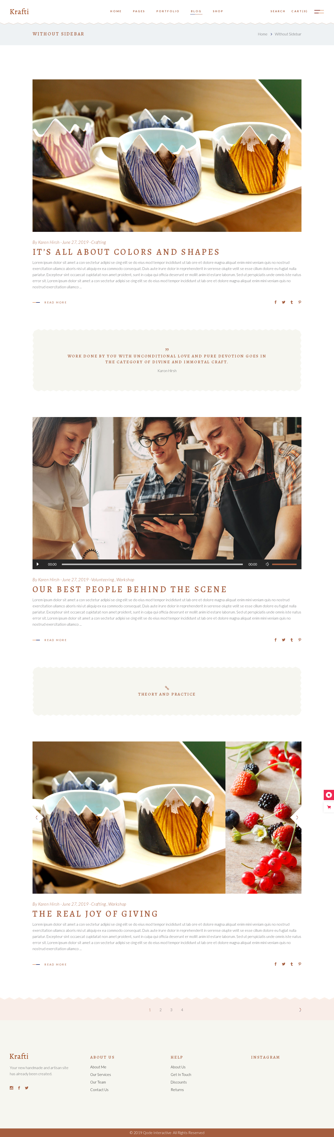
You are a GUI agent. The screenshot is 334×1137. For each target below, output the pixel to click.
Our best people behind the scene (130, 589)
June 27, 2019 (75, 242)
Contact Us (99, 1089)
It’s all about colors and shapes (127, 252)
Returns (177, 1089)
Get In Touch (181, 1074)
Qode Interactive (156, 1132)
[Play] (37, 564)
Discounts (179, 1082)
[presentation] (39, 817)
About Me (98, 1067)
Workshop (125, 579)
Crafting (98, 242)
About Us (178, 1067)
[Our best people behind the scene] (167, 493)
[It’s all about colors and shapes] (167, 155)
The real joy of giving (96, 914)
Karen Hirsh (49, 242)
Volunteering (102, 579)
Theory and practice (167, 694)
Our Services (100, 1074)
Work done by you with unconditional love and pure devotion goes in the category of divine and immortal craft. (166, 359)
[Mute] (267, 564)
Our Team (98, 1082)
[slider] (284, 564)
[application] (167, 564)
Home (262, 34)
